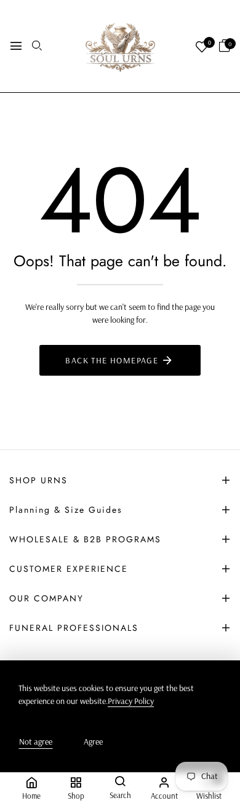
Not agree (35, 741)
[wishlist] (202, 47)
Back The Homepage (111, 360)
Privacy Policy (131, 700)
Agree (93, 741)
